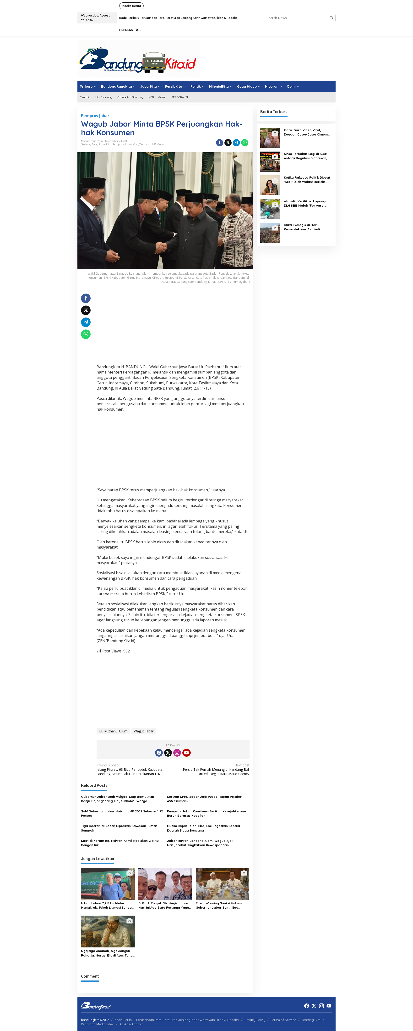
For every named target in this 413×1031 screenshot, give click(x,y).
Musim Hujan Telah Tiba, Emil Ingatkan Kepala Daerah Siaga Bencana (203, 828)
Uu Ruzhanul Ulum (113, 731)
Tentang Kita (311, 1020)
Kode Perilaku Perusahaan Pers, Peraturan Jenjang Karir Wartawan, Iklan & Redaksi (176, 1020)
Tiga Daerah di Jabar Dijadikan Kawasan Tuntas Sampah (119, 828)
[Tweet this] (228, 142)
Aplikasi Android (131, 1024)
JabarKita (104, 144)
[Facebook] (159, 753)
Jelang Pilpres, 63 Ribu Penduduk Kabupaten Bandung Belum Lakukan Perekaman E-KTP (130, 769)
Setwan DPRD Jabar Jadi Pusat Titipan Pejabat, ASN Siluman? (205, 799)
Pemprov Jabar (95, 115)
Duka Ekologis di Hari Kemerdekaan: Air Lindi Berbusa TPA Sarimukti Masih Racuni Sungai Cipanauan (307, 227)
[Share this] (219, 142)
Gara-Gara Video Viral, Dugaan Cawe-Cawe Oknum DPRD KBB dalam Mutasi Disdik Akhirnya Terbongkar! (306, 132)
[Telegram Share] (236, 142)
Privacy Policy (255, 1020)
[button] (331, 18)
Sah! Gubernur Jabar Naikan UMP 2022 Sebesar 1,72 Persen (122, 813)
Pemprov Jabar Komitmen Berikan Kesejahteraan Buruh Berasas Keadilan (206, 813)
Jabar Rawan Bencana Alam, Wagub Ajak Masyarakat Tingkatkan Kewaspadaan (200, 843)
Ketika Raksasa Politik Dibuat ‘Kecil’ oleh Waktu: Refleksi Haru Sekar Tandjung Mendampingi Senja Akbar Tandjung (307, 180)
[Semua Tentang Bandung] (138, 58)
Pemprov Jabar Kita (125, 144)
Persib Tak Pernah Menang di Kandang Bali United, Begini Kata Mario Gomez (216, 769)
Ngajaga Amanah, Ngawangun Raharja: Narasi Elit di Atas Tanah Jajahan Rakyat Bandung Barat (108, 953)
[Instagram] (177, 753)
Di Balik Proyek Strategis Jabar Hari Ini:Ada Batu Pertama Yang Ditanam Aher (163, 905)
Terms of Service (283, 1020)
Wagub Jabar (143, 731)
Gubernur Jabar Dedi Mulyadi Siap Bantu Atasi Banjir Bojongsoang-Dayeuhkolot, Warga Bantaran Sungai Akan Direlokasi (118, 799)
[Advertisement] (173, 327)
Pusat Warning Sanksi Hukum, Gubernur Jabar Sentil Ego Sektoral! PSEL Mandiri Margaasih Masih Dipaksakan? (222, 905)
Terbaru (144, 144)
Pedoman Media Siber (97, 1024)
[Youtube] (186, 753)
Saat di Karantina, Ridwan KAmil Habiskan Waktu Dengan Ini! (120, 843)
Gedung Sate (89, 144)
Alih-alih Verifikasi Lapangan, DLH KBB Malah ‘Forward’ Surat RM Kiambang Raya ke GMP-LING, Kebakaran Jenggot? (307, 203)
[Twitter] (168, 753)
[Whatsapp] (244, 142)
